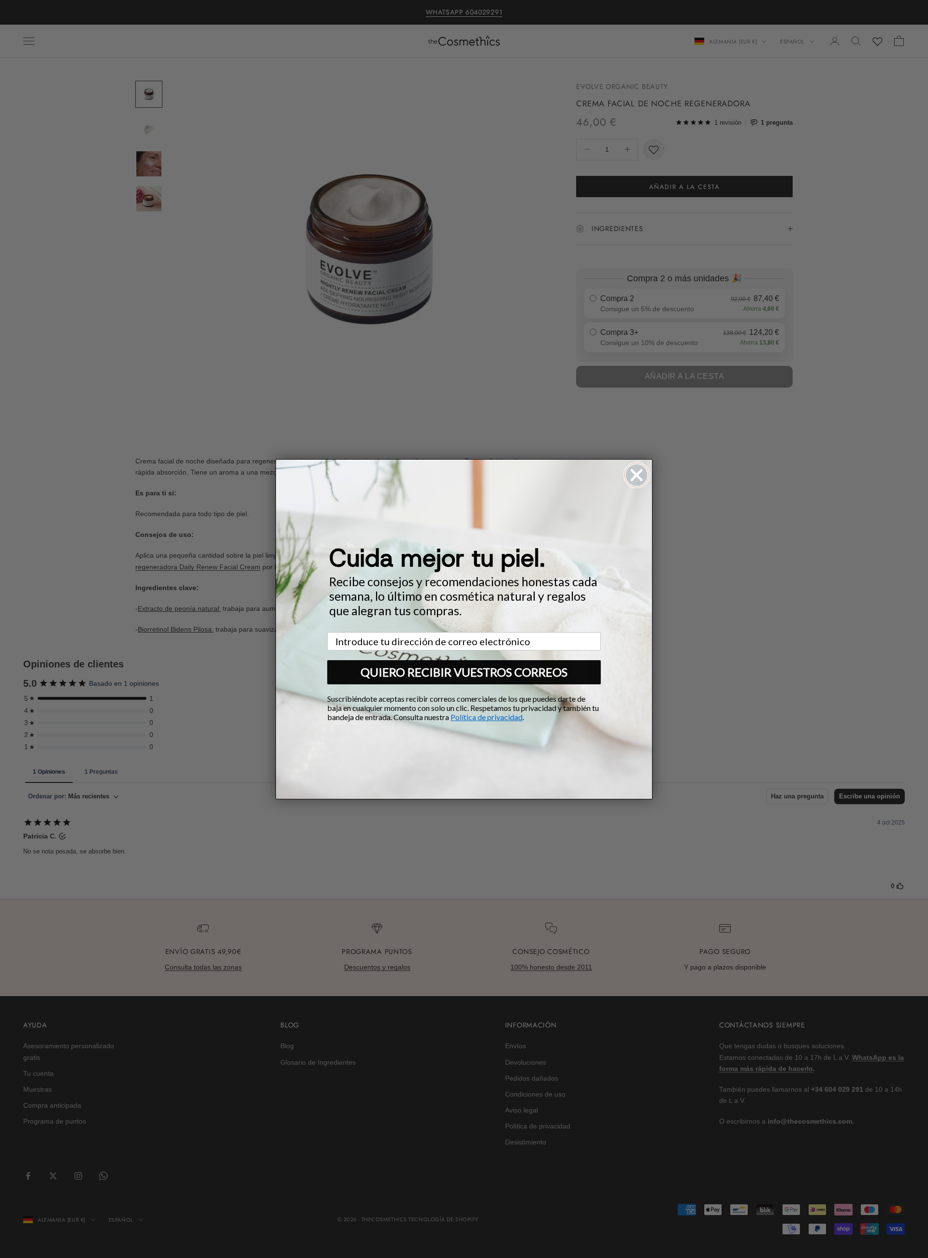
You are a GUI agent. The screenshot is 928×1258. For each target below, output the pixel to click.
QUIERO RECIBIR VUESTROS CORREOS (464, 672)
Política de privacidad (486, 717)
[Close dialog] (636, 475)
